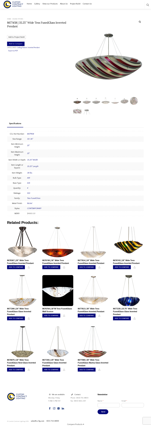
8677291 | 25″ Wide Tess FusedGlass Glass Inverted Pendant (54, 363)
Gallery (37, 4)
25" (28, 145)
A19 (28, 178)
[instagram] (54, 408)
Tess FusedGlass (33, 198)
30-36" (30, 139)
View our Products (50, 4)
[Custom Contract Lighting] (13, 4)
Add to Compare (15, 44)
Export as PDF (13, 51)
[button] (140, 22)
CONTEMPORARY (34, 208)
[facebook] (49, 408)
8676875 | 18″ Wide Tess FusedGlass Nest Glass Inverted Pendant (21, 363)
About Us (64, 4)
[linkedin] (63, 408)
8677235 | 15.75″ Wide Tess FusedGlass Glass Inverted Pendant (125, 311)
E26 (28, 183)
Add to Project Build (16, 37)
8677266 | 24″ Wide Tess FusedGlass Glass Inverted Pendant (19, 311)
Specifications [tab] (15, 123)
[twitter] (58, 408)
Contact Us (87, 4)
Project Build (75, 4)
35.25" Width (32, 160)
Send (103, 412)
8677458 (30, 134)
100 (28, 193)
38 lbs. (30, 173)
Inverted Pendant (34, 48)
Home (29, 4)
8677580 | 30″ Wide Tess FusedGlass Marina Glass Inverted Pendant (93, 363)
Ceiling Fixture (17, 19)
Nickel (29, 203)
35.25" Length (32, 166)
